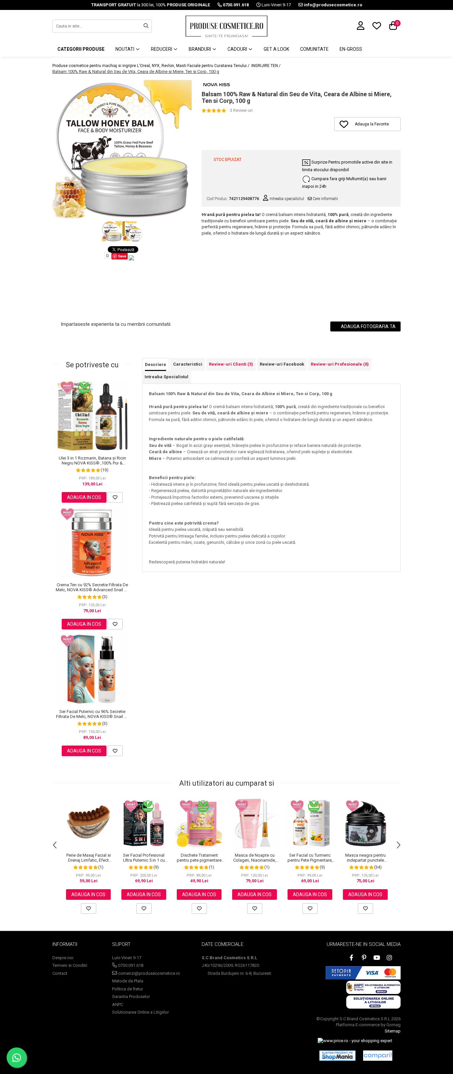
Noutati (125, 49)
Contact (59, 973)
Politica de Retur (127, 988)
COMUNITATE (314, 49)
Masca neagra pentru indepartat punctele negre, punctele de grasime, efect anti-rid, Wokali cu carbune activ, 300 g (365, 858)
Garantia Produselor (131, 996)
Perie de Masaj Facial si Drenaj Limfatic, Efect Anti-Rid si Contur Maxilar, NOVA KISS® (88, 858)
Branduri (200, 49)
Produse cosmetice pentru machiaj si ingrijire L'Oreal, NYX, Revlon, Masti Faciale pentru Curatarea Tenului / (151, 65)
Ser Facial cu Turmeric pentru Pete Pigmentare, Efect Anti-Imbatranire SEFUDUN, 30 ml (310, 858)
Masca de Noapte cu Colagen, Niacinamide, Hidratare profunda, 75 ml (254, 858)
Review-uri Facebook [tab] (282, 364)
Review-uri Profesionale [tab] (340, 364)
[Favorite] (115, 497)
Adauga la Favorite (372, 124)
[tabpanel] (122, 149)
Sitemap (393, 1031)
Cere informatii (325, 198)
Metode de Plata (127, 980)
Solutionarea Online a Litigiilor (140, 1012)
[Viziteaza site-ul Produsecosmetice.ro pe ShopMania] (337, 1055)
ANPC (117, 1004)
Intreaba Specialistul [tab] (166, 376)
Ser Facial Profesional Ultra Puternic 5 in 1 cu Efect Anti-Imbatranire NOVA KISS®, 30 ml (144, 858)
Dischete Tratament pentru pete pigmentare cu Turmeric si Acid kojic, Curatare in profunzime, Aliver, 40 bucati (199, 858)
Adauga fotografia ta (368, 326)
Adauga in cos (84, 497)
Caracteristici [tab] (187, 364)
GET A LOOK (276, 49)
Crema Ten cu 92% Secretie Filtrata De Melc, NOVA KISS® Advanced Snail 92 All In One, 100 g (92, 587)
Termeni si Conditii (69, 965)
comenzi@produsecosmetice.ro (148, 973)
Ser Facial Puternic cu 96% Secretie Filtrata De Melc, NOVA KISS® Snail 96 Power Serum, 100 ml (92, 714)
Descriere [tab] (155, 364)
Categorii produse (80, 49)
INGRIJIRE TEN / (266, 65)
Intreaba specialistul (286, 198)
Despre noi (62, 957)
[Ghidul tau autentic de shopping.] (377, 1055)
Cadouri (237, 49)
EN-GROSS (351, 49)
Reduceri (162, 49)
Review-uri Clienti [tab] (231, 364)
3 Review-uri (241, 110)
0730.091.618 (130, 965)
